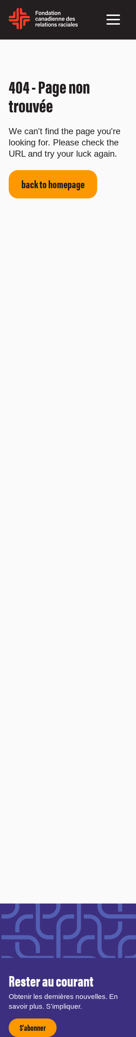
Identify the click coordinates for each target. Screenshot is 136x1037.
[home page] (43, 27)
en (83, 23)
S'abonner (33, 1027)
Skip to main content (19, 48)
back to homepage (53, 184)
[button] (113, 20)
